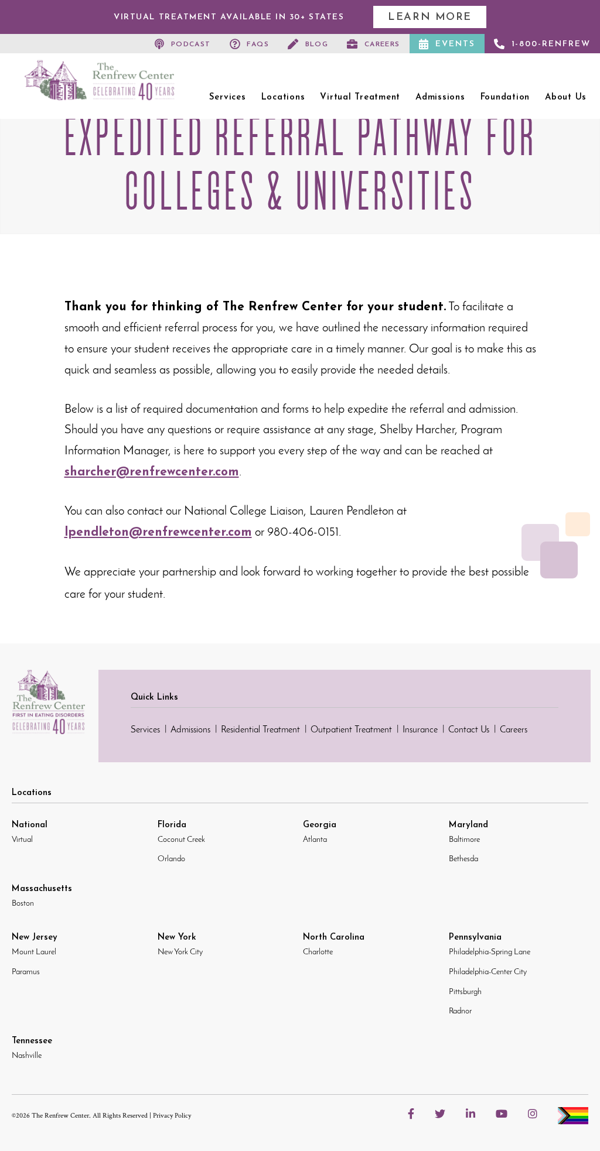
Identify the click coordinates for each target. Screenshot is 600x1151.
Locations (283, 97)
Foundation (505, 97)
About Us (566, 97)
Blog (317, 44)
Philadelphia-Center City (488, 972)
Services (227, 97)
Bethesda (463, 859)
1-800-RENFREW (551, 44)
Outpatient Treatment (351, 730)
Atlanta (315, 839)
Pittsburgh (465, 992)
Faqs (258, 44)
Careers (382, 44)
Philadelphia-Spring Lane (489, 952)
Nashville (27, 1055)
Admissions (440, 97)
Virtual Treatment (360, 97)
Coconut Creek (181, 839)
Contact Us (468, 730)
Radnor (460, 1011)
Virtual (22, 839)
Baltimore (464, 839)
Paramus (26, 972)
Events (455, 44)
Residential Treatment (260, 730)
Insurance (420, 730)
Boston (23, 903)
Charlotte (318, 952)
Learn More (429, 17)
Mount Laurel (34, 952)
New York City (180, 952)
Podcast (191, 44)
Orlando (171, 859)
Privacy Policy (172, 1115)
